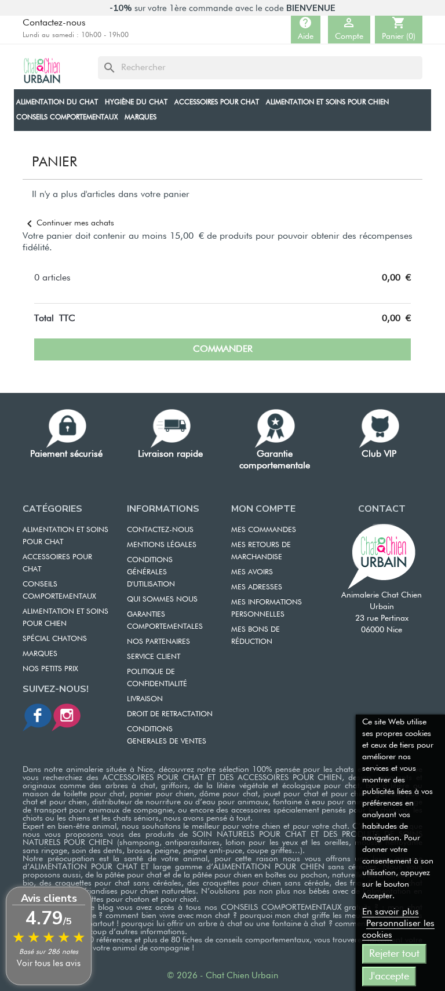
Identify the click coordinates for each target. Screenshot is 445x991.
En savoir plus (390, 912)
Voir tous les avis (49, 963)
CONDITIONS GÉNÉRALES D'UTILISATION (151, 572)
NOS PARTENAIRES (158, 642)
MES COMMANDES (263, 530)
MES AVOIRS (252, 572)
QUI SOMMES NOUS (162, 599)
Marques (40, 654)
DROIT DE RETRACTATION (170, 714)
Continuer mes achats (68, 223)
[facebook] (37, 717)
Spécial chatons (55, 639)
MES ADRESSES (256, 587)
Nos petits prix (50, 669)
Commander (223, 349)
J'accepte (389, 976)
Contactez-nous (54, 23)
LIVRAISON (145, 699)
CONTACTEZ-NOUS (160, 530)
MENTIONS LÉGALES (161, 545)
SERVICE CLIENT (153, 657)
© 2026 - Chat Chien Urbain (222, 975)
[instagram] (66, 717)
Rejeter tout (394, 954)
